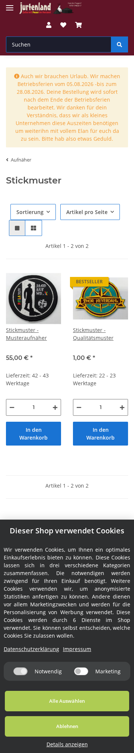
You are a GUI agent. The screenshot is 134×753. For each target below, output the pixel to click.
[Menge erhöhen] (55, 407)
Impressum (77, 649)
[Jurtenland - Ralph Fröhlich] (50, 8)
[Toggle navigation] (9, 4)
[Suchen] (119, 44)
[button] (49, 24)
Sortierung (30, 212)
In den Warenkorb (33, 433)
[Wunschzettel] (63, 24)
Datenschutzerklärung (31, 649)
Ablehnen (67, 726)
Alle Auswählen (67, 701)
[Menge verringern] (11, 407)
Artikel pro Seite (87, 212)
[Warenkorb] (78, 24)
